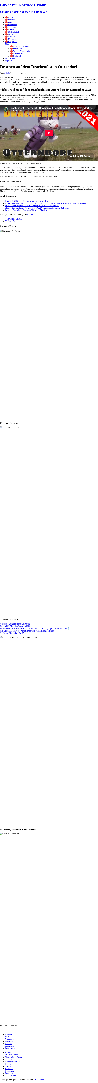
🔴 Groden (9, 29)
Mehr (7, 44)
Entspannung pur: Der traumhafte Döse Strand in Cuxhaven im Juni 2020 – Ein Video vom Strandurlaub (47, 203)
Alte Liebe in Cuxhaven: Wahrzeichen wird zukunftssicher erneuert (27, 631)
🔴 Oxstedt (9, 34)
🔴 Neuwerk (10, 39)
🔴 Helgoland (11, 41)
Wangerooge (10, 1048)
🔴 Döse (8, 22)
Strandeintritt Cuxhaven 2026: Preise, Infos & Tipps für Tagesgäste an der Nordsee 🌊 (35, 628)
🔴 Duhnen (10, 20)
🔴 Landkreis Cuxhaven (20, 46)
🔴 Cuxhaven (10, 17)
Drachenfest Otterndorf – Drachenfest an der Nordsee (26, 201)
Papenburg (9, 1073)
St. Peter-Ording (11, 1055)
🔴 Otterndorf (16, 49)
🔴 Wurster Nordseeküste (20, 51)
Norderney (9, 1039)
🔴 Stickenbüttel (12, 32)
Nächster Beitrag (12, 221)
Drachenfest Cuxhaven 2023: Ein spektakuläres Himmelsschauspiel (32, 205)
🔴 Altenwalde (11, 37)
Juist (7, 1037)
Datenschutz (10, 58)
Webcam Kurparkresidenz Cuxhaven (15, 624)
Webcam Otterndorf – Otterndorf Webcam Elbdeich (26, 210)
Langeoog (9, 1041)
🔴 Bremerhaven (17, 53)
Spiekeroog (9, 1046)
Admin (7, 73)
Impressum (9, 60)
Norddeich (9, 1071)
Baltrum (8, 1044)
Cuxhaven (9, 1059)
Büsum (8, 1052)
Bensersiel (9, 1068)
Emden (8, 1064)
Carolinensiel (10, 1075)
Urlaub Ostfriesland (13, 1062)
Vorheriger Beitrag (14, 219)
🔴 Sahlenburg (11, 25)
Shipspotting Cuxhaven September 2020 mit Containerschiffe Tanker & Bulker (37, 208)
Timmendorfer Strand (13, 1057)
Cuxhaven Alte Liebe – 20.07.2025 (14, 633)
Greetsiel (8, 1066)
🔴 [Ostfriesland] (17, 56)
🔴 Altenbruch (11, 27)
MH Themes (38, 1080)
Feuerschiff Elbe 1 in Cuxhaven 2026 (15, 626)
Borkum (8, 1034)
